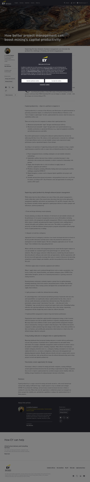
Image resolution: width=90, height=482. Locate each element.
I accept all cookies (56, 81)
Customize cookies (44, 84)
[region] (45, 72)
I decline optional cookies (32, 81)
